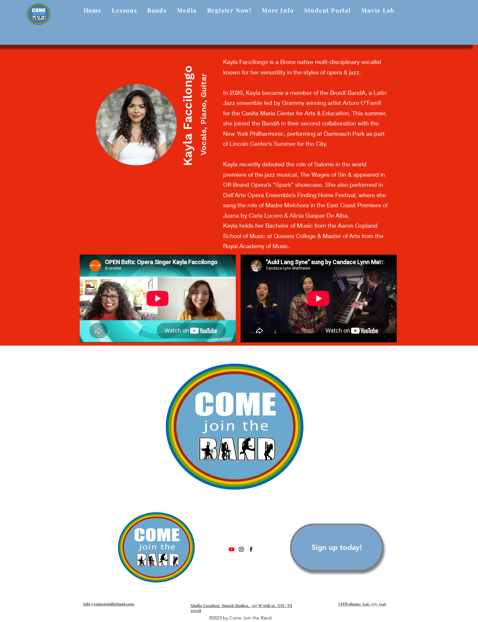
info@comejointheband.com (109, 603)
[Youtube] (231, 549)
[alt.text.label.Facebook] (251, 549)
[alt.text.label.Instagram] (241, 549)
